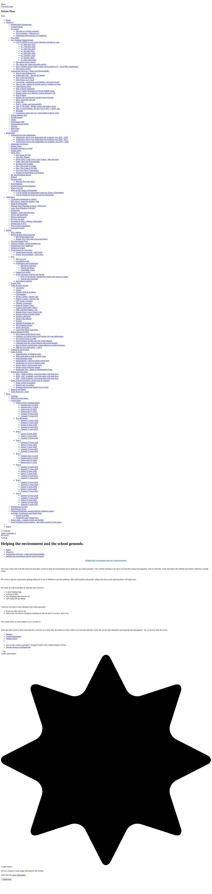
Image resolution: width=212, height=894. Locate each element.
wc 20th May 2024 (28, 53)
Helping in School (18, 248)
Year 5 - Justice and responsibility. (29, 104)
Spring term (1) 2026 (29, 412)
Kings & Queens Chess (25, 305)
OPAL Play (15, 153)
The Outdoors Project (24, 325)
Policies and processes (29, 279)
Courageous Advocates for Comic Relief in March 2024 (37, 113)
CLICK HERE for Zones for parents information (35, 195)
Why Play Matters (23, 157)
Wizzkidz (19, 111)
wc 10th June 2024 (28, 49)
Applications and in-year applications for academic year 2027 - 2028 (42, 142)
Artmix (18, 290)
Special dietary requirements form (29, 365)
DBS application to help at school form (31, 356)
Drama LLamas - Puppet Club (27, 299)
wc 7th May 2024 (27, 58)
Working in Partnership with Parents (30, 173)
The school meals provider (26, 339)
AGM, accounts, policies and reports (30, 274)
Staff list (14, 126)
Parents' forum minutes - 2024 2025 (29, 254)
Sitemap (9, 634)
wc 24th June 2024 (28, 44)
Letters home (16, 400)
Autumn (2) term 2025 (29, 414)
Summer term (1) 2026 (29, 407)
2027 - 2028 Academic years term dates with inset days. (37, 378)
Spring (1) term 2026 (29, 436)
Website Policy (11, 639)
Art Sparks (20, 288)
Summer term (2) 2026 (29, 405)
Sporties (19, 321)
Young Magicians (22, 327)
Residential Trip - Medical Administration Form (34, 369)
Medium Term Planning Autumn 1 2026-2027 (28, 206)
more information (19, 875)
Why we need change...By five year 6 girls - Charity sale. (38, 109)
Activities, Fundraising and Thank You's (26, 513)
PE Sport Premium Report (21, 175)
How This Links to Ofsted (26, 166)
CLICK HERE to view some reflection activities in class (37, 42)
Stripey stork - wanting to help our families (27, 520)
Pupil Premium (16, 184)
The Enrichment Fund (19, 241)
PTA (12, 257)
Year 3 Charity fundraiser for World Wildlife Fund (35, 91)
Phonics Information (18, 217)
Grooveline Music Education (27, 330)
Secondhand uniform (24, 281)
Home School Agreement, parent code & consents (30, 381)
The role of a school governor (27, 31)
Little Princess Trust (23, 86)
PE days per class (17, 219)
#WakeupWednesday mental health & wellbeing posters (32, 511)
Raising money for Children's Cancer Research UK (35, 93)
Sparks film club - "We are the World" (30, 75)
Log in (8, 527)
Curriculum (10, 197)
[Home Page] (7, 6)
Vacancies (15, 131)
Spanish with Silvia (23, 316)
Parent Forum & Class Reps (21, 250)
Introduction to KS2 (18, 224)
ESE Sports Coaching (24, 301)
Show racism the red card (25, 100)
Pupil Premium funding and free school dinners (34, 341)
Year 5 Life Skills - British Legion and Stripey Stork (36, 106)
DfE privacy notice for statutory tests (25, 201)
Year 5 (18, 480)
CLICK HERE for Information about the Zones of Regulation (40, 193)
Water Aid (20, 102)
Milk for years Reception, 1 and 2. (29, 347)
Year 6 (18, 493)
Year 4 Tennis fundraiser (25, 89)
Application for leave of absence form (30, 363)
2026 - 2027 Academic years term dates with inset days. (37, 376)
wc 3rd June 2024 (27, 51)
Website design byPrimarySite (18, 647)
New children (16, 232)
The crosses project (23, 69)
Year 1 (18, 431)
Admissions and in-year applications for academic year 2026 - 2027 (42, 139)
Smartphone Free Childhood (22, 246)
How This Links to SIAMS (26, 168)
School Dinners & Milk (20, 332)
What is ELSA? (17, 188)
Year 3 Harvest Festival (25, 78)
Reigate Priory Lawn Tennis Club (29, 312)
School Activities (22, 515)
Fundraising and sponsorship (27, 263)
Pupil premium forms (24, 358)
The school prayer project (25, 62)
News (8, 394)
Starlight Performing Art (25, 323)
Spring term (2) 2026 (29, 409)
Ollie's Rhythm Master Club (26, 310)
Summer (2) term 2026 (29, 420)
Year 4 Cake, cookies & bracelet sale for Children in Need (38, 84)
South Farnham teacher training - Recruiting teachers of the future (36, 522)
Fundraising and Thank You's (27, 518)
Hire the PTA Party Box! (25, 181)
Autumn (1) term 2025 (29, 416)
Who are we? (21, 259)
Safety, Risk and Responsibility (28, 162)
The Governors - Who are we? (27, 33)
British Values (16, 146)
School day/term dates (19, 372)
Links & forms (16, 352)
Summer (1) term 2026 (29, 423)
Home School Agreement (25, 383)
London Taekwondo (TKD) (26, 308)
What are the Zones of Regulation (24, 190)
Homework (15, 210)
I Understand (6, 879)
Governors (15, 29)
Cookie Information (13, 636)
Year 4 (18, 465)
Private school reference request (28, 367)
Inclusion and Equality (24, 164)
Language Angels (17, 228)
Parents (9, 230)
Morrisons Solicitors (28, 266)
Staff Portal (15, 128)
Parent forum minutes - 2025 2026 (29, 252)
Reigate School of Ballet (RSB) (28, 314)
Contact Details (17, 27)
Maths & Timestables (19, 204)
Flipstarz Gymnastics (24, 303)
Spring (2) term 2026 (29, 425)
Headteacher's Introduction (21, 24)
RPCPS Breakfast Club (25, 237)
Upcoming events (22, 261)
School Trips (16, 283)
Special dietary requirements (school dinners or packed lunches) (40, 345)
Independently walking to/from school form (32, 361)
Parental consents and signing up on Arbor (32, 387)
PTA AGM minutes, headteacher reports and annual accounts (44, 277)
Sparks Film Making (24, 319)
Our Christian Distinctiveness (22, 40)
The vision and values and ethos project (31, 64)
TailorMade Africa (28, 270)
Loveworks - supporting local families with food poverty (37, 82)
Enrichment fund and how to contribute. (31, 36)
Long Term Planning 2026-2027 (23, 208)
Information (10, 133)
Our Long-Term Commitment (27, 170)
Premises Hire (16, 179)
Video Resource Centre (20, 392)
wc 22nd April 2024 (28, 60)
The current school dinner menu (28, 334)
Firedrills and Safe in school (21, 148)
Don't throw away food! (25, 80)
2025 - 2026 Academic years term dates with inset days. (37, 374)
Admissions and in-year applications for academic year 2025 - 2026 (42, 137)
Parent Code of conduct (25, 385)
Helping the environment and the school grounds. (35, 97)
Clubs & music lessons (19, 285)
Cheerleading (21, 294)
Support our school (23, 272)
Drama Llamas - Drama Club (27, 297)
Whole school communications (28, 403)
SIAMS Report (17, 117)
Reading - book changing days (22, 212)
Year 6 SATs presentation (20, 226)
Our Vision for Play (23, 155)
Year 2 (18, 440)
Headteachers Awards (19, 507)
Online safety (16, 151)
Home (8, 20)
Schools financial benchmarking (23, 186)
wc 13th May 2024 (28, 55)
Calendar (14, 396)
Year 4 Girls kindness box (26, 73)
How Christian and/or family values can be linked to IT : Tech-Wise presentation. (47, 66)
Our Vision (15, 38)
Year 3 (18, 454)
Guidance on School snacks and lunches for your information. (40, 336)
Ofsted (13, 120)
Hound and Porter (27, 268)
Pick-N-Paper (21, 95)
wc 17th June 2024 (28, 47)
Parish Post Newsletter (19, 398)
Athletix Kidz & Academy (26, 292)
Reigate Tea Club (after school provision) (32, 239)
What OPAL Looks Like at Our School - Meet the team (37, 159)
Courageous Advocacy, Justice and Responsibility (30, 71)
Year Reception (22, 418)
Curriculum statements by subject (23, 199)
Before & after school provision (23, 235)
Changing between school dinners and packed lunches (37, 343)
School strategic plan (19, 115)
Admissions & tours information (23, 135)
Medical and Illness (18, 389)
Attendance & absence (19, 144)
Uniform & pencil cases (20, 350)
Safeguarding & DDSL (20, 124)
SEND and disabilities (19, 215)
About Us (9, 22)
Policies (14, 177)
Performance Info (17, 122)
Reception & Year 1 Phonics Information (26, 221)
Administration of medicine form (28, 354)
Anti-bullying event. (18, 509)
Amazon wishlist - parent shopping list (25, 243)
